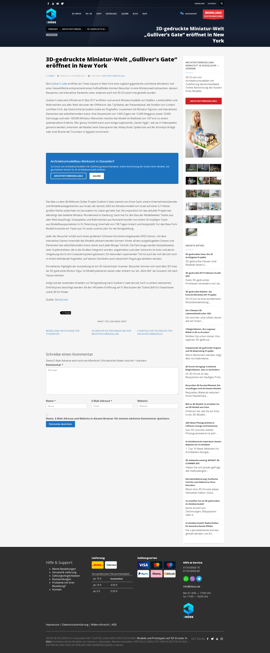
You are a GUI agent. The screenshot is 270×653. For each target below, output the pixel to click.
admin (52, 76)
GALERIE (97, 176)
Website (142, 401)
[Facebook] (48, 3)
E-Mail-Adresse (102, 401)
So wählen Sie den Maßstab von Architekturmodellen (111, 332)
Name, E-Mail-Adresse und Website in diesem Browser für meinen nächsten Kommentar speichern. (108, 418)
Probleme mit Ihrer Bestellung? (63, 584)
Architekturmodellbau (114, 76)
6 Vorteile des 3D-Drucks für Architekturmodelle (154, 332)
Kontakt (57, 589)
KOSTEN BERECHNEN (213, 14)
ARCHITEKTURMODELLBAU (68, 175)
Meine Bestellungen (64, 569)
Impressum (52, 624)
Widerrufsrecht (100, 624)
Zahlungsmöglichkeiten (66, 575)
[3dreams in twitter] (212, 638)
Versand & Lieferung (64, 572)
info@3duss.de (191, 586)
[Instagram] (57, 3)
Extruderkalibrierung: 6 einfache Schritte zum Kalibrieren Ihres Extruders (201, 482)
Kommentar (54, 365)
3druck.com (61, 299)
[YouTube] (53, 3)
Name (51, 401)
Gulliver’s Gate (58, 83)
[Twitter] (62, 3)
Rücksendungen (61, 579)
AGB (114, 624)
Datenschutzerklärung (75, 624)
